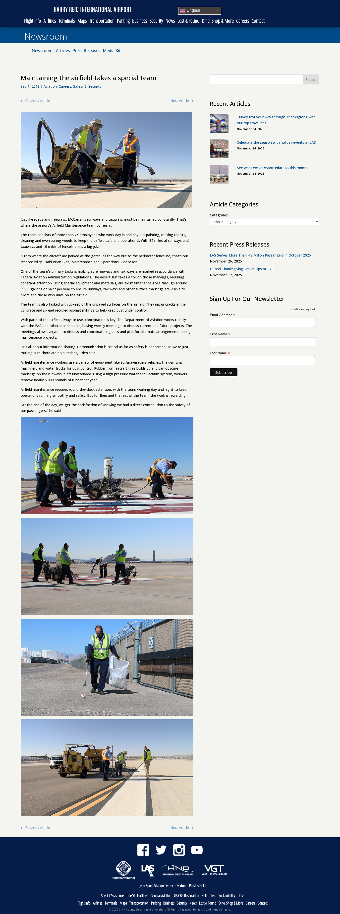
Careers (242, 21)
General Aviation (161, 896)
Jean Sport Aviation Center (156, 886)
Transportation (101, 21)
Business (139, 21)
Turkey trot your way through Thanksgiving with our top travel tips (276, 120)
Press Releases (86, 51)
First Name (220, 334)
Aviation (50, 86)
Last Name (220, 353)
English (193, 10)
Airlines (50, 21)
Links (240, 896)
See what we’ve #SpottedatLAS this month (272, 167)
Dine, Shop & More (218, 21)
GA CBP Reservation (186, 896)
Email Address (222, 315)
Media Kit (112, 51)
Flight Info (32, 21)
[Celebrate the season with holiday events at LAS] (219, 149)
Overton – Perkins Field (190, 886)
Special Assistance (112, 896)
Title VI (130, 896)
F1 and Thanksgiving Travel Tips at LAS (242, 268)
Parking (123, 21)
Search (311, 79)
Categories (219, 215)
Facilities (142, 896)
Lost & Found (188, 21)
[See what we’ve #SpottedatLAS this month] (219, 175)
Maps (82, 21)
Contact (258, 21)
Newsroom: (43, 51)
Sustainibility (227, 896)
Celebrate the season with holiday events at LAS (276, 142)
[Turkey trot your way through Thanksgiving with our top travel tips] (219, 124)
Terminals (66, 21)
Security (156, 21)
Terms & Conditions (205, 909)
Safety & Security (87, 86)
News (170, 21)
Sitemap (226, 909)
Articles (63, 51)
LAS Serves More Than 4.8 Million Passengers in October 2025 (260, 255)
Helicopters (209, 896)
